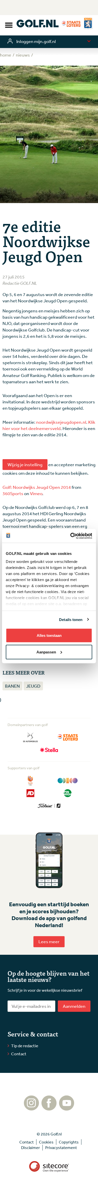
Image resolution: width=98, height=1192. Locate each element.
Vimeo (36, 493)
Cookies (46, 1142)
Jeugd (33, 686)
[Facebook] (49, 1108)
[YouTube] (66, 1108)
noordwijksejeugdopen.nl (61, 422)
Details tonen (70, 619)
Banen (12, 686)
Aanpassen (46, 652)
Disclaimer (30, 1147)
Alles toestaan (49, 635)
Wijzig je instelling (25, 464)
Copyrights (69, 1142)
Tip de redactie (24, 1045)
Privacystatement (61, 1147)
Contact (18, 1053)
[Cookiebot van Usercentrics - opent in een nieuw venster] (70, 536)
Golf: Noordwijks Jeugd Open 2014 (37, 487)
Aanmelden (74, 1006)
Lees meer (49, 941)
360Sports (13, 493)
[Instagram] (31, 1108)
